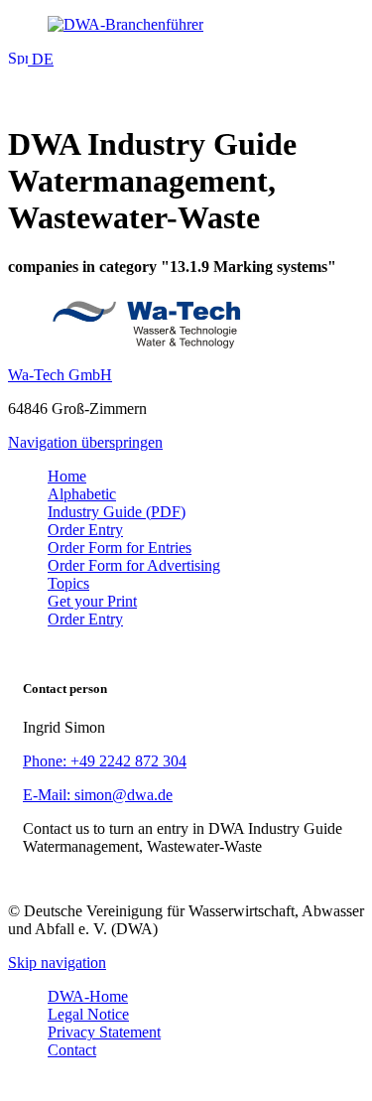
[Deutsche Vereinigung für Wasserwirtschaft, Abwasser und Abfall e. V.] (186, 25)
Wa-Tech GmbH (60, 374)
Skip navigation (57, 962)
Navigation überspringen (85, 442)
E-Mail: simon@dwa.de (98, 794)
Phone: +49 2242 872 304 (104, 761)
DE (41, 59)
